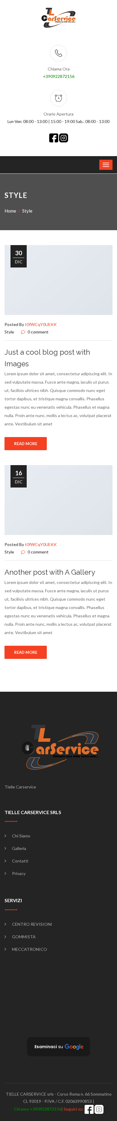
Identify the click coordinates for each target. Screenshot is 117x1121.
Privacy (19, 873)
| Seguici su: (49, 1108)
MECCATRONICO (29, 949)
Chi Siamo (21, 835)
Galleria (19, 848)
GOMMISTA (24, 936)
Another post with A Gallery (49, 572)
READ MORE (25, 443)
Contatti (20, 860)
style (27, 210)
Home (10, 210)
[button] (58, 1046)
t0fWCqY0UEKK (41, 324)
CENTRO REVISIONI (32, 924)
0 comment (38, 331)
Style (9, 331)
